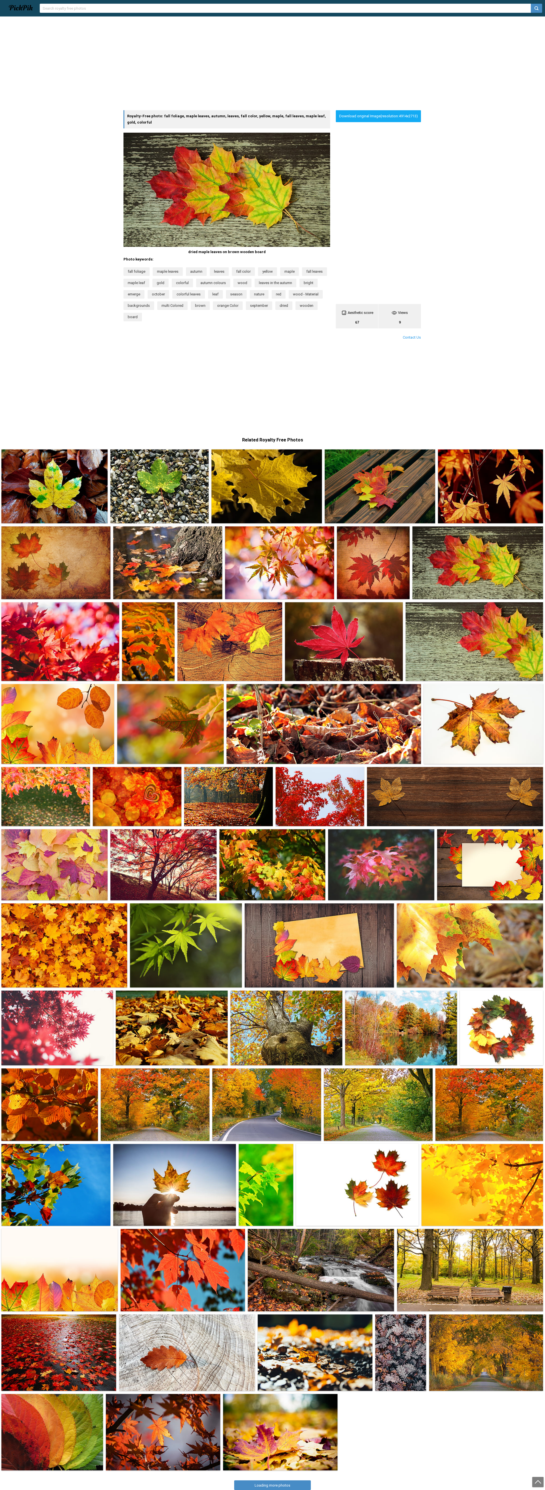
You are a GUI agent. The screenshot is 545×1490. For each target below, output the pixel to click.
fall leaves (314, 271)
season (236, 294)
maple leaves (168, 271)
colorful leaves (189, 294)
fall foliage (136, 271)
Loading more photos (272, 1485)
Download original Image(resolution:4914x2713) (378, 116)
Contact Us (412, 337)
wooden (306, 305)
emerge (134, 294)
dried (284, 305)
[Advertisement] (272, 63)
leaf (215, 294)
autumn (196, 271)
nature (259, 294)
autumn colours (213, 283)
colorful (182, 283)
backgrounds (139, 305)
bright (308, 283)
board (133, 317)
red (278, 294)
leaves (219, 271)
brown (200, 305)
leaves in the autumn (275, 283)
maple (289, 271)
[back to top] (538, 1482)
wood (242, 283)
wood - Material (305, 294)
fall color (243, 271)
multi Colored (172, 305)
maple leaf (136, 283)
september (259, 305)
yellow (267, 271)
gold (160, 283)
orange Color (227, 305)
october (158, 294)
